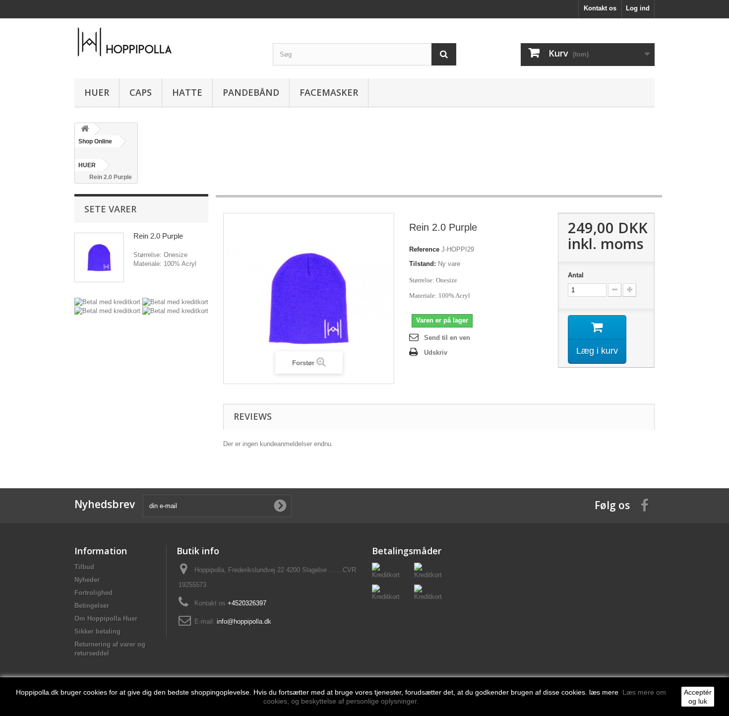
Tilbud (84, 567)
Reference (424, 249)
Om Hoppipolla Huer (105, 618)
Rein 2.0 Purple (158, 236)
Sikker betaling (97, 631)
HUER (96, 92)
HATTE (187, 92)
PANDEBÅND (251, 92)
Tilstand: (422, 263)
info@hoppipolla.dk (244, 621)
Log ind (638, 8)
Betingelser (91, 605)
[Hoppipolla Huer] (166, 42)
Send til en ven (447, 337)
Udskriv (435, 352)
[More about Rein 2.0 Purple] (99, 257)
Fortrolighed (93, 592)
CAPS (140, 92)
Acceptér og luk (698, 696)
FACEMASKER (329, 92)
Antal (576, 275)
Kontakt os (600, 8)
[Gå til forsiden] (84, 129)
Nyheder (87, 580)
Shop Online (95, 141)
